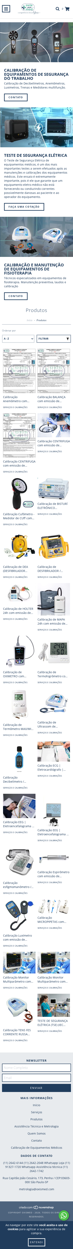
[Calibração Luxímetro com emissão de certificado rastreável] (19, 915)
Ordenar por (9, 330)
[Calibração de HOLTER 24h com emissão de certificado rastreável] (19, 594)
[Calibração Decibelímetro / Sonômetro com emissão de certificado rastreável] (19, 757)
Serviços (36, 1112)
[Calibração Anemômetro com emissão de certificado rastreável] (19, 371)
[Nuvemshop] (36, 1208)
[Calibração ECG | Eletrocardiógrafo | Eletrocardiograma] (54, 751)
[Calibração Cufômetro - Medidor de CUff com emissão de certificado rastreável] (19, 494)
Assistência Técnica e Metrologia (36, 1126)
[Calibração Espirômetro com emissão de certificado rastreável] (54, 857)
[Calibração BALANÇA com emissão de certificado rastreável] (54, 371)
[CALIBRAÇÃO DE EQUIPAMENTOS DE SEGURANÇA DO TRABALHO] (36, 42)
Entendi (36, 1242)
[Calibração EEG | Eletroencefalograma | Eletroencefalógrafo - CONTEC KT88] (54, 810)
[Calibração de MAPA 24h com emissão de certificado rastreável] (54, 599)
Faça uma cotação (24, 206)
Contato (16, 97)
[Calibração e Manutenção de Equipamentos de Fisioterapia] (36, 237)
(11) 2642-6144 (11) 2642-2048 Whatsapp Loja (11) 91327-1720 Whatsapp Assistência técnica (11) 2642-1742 (36, 1167)
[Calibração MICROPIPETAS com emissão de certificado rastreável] (54, 906)
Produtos (36, 1119)
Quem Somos (37, 1133)
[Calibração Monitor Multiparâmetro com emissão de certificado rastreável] (19, 962)
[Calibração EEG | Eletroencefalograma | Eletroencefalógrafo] (19, 806)
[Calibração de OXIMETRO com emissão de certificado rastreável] (19, 652)
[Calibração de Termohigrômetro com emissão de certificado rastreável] (54, 652)
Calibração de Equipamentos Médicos (36, 1148)
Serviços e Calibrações (15, 407)
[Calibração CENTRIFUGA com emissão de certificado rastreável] (19, 435)
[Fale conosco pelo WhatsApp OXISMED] (64, 1215)
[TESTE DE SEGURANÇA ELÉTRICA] (36, 127)
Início (29, 320)
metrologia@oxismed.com (36, 1189)
